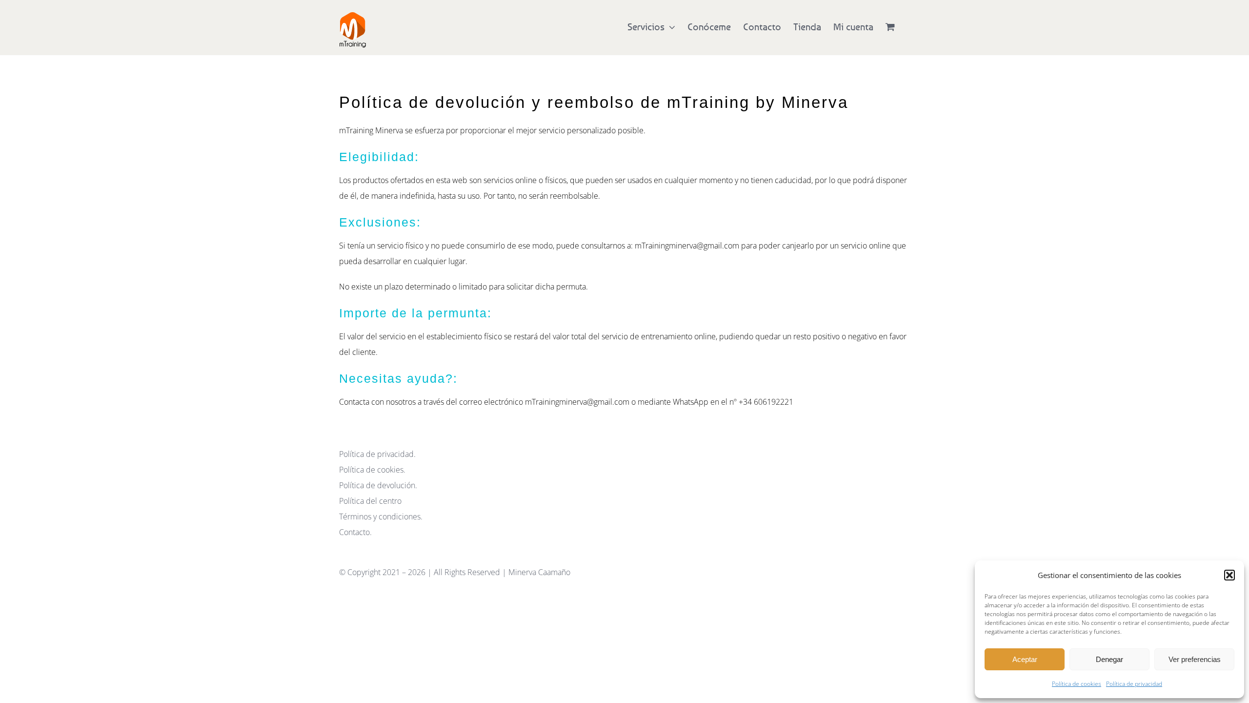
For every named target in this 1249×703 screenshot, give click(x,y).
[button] (1229, 575)
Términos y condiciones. (381, 516)
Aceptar (1024, 659)
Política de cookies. (372, 469)
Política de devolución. (378, 485)
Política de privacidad (1134, 684)
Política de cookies (1076, 684)
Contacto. (355, 532)
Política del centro (370, 501)
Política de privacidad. (377, 454)
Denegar (1109, 659)
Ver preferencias (1194, 659)
